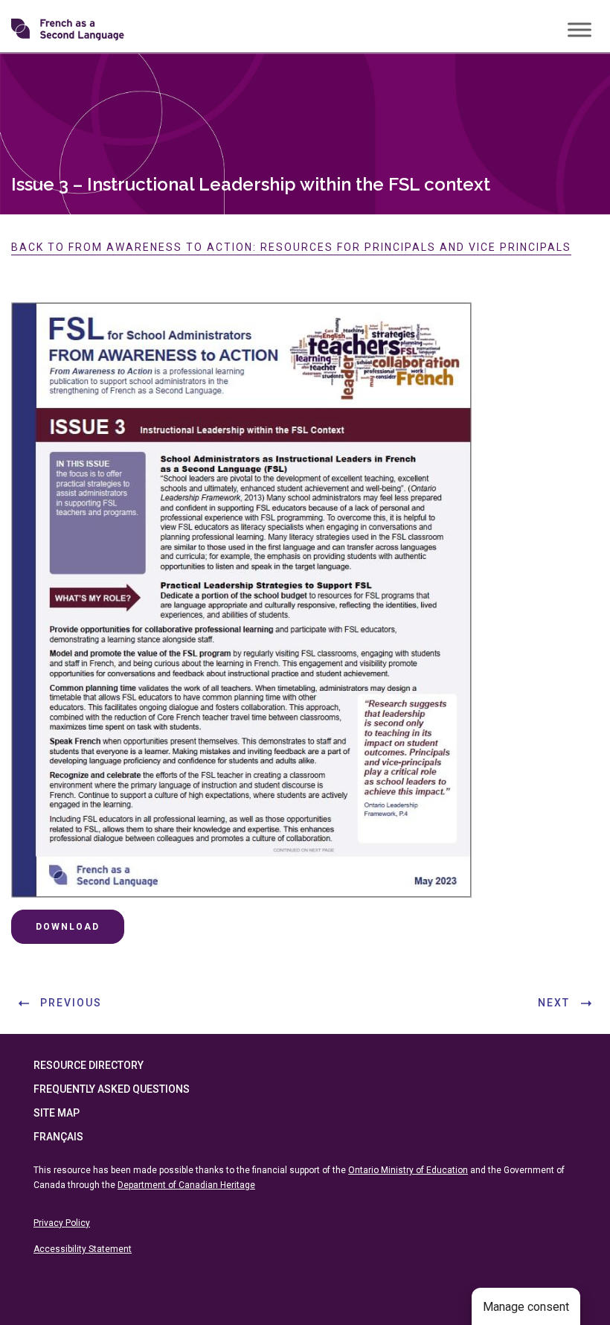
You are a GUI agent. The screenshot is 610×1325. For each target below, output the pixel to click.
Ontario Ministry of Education (408, 1170)
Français (58, 1137)
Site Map (56, 1113)
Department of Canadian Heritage (186, 1185)
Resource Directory (88, 1065)
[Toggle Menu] (579, 29)
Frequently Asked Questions (111, 1089)
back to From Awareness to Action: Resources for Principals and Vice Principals (291, 247)
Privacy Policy (61, 1223)
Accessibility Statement (82, 1249)
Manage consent (526, 1307)
